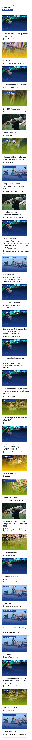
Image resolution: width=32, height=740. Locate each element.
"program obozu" (7, 9)
